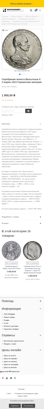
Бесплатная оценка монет (14, 341)
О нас (6, 323)
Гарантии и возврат (11, 329)
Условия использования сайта (26, 393)
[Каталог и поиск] (31, 10)
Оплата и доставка (11, 326)
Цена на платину (10, 361)
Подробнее (15, 406)
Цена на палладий (11, 364)
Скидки (6, 320)
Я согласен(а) (28, 406)
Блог (9, 393)
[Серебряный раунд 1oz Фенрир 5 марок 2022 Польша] (11, 250)
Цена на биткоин (10, 367)
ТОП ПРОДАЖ (9, 314)
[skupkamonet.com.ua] (13, 10)
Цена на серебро (10, 358)
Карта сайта (22, 396)
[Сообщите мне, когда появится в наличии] (28, 111)
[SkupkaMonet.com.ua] (40, 10)
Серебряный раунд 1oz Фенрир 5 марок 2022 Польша (11, 267)
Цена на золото (10, 356)
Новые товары (9, 317)
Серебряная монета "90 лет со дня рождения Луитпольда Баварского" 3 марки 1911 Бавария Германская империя (32, 270)
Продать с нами (10, 344)
